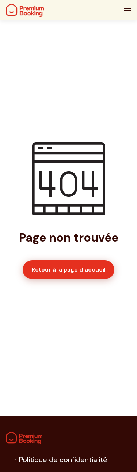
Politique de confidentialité (63, 459)
